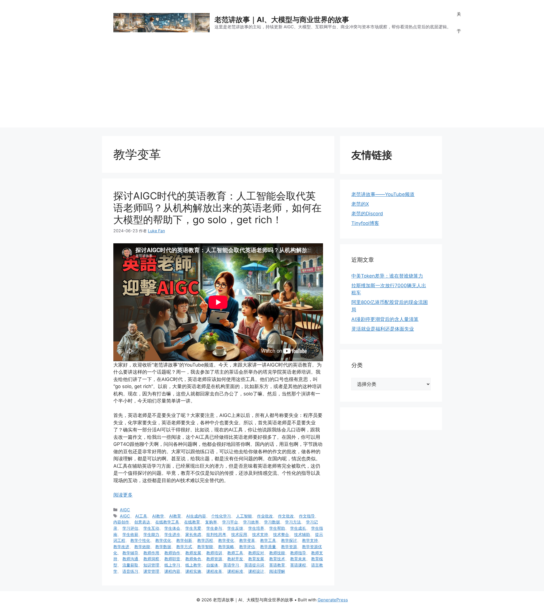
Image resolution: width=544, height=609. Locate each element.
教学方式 (184, 546)
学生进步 (172, 534)
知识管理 (151, 565)
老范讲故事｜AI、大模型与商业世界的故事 (281, 19)
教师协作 (172, 552)
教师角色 (193, 558)
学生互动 (151, 528)
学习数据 (272, 521)
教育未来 (298, 558)
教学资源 (289, 546)
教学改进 (121, 546)
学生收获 (130, 534)
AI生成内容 (196, 516)
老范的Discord (367, 213)
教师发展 (193, 552)
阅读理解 (277, 571)
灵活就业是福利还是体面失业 (382, 329)
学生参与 (214, 528)
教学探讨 (289, 540)
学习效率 (251, 521)
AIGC (125, 509)
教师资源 (214, 558)
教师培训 (214, 552)
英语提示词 (254, 565)
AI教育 (175, 516)
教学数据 (163, 546)
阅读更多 (123, 495)
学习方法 (293, 521)
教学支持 (310, 540)
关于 (459, 22)
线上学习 (172, 565)
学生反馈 (235, 528)
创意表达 (142, 521)
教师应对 (256, 552)
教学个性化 (140, 540)
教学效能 (142, 546)
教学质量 (268, 546)
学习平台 (230, 521)
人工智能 (244, 516)
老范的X (360, 204)
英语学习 (231, 565)
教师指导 (298, 552)
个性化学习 (221, 516)
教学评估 (247, 546)
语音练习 (130, 571)
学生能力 (151, 534)
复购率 (211, 521)
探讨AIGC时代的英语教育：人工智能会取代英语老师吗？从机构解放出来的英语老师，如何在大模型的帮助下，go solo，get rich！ (217, 207)
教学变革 (247, 540)
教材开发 (235, 558)
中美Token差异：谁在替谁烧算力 (387, 276)
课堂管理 (151, 571)
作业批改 (265, 516)
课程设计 (256, 571)
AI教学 (158, 516)
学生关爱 (193, 528)
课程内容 (172, 571)
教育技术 (277, 558)
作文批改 (286, 516)
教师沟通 (130, 558)
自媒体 (212, 565)
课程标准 (235, 571)
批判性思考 (216, 534)
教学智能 (205, 546)
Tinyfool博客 (365, 223)
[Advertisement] (272, 87)
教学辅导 (130, 552)
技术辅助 (302, 534)
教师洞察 (151, 558)
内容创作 (121, 521)
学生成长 (298, 528)
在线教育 (192, 521)
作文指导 (307, 516)
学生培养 (256, 528)
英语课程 (298, 565)
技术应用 (239, 534)
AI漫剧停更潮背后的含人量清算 (384, 319)
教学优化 (163, 540)
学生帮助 (277, 528)
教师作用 (151, 552)
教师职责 (172, 558)
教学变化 (226, 540)
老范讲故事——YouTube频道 (383, 194)
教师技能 (277, 552)
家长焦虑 (193, 534)
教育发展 (256, 558)
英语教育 (277, 565)
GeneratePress (333, 599)
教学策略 (226, 546)
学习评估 (130, 528)
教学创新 (184, 540)
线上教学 (193, 565)
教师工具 (235, 552)
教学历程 (205, 540)
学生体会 (172, 528)
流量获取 (130, 565)
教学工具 (268, 540)
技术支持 (260, 534)
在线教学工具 (167, 521)
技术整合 (281, 534)
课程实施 (193, 571)
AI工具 (141, 516)
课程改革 (214, 571)
